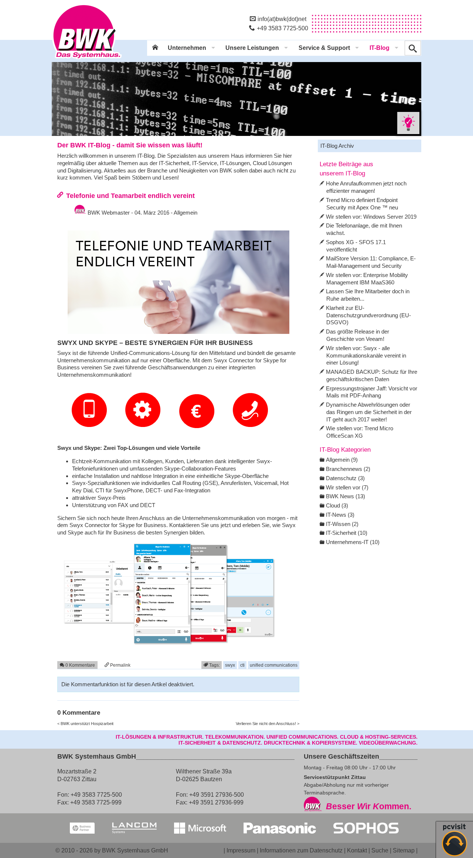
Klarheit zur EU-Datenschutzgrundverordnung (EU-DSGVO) (368, 315)
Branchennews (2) (348, 469)
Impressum (241, 850)
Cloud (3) (337, 505)
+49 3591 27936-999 (216, 802)
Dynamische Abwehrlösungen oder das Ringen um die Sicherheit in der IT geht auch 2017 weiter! (369, 412)
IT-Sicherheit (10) (346, 533)
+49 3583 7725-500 (282, 28)
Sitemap (404, 850)
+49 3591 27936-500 (216, 794)
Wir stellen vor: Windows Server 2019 (371, 216)
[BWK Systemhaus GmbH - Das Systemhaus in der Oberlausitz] (87, 59)
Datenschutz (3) (345, 478)
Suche (379, 850)
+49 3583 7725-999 (96, 802)
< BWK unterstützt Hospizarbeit (85, 723)
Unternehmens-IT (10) (353, 542)
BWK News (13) (345, 496)
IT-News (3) (340, 515)
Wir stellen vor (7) (347, 487)
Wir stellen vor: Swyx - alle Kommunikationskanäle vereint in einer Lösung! (366, 355)
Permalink (119, 665)
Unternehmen (187, 47)
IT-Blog (379, 47)
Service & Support (324, 47)
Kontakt (357, 850)
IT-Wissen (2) (342, 524)
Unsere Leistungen (252, 47)
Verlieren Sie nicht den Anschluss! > (267, 723)
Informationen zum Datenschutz (301, 850)
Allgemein (185, 212)
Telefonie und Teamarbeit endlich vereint (130, 195)
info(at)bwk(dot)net (282, 19)
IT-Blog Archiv (337, 146)
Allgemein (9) (342, 460)
